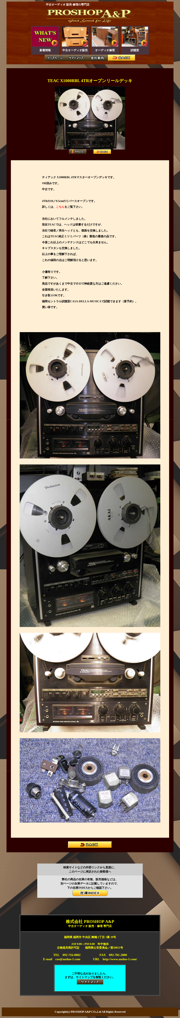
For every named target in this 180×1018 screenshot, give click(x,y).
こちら (60, 206)
